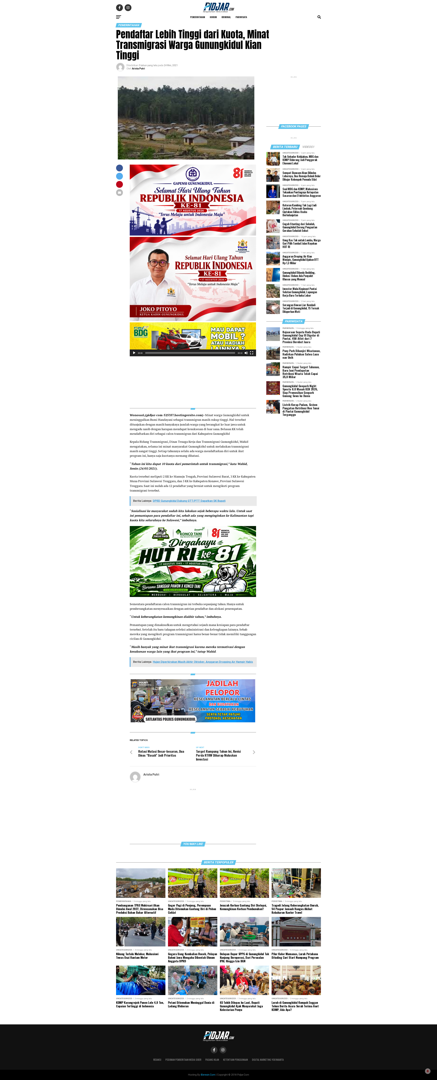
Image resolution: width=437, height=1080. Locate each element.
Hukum (213, 17)
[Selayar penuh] (251, 353)
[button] (193, 339)
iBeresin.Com (208, 1074)
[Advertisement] (193, 380)
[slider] (190, 353)
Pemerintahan (197, 17)
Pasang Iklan (212, 1059)
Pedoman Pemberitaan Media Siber (183, 1059)
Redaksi (157, 1059)
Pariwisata (241, 17)
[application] (193, 339)
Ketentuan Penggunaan (235, 1059)
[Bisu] (246, 353)
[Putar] (134, 353)
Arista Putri (138, 68)
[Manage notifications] (428, 1071)
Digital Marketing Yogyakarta (268, 1059)
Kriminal (226, 17)
